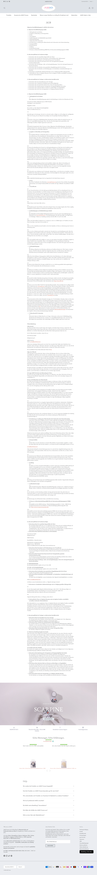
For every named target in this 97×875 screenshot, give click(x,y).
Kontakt (81, 831)
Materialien (74, 15)
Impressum (82, 839)
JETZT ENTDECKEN (48, 718)
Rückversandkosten (83, 845)
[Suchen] (4, 8)
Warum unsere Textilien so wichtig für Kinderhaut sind (54, 15)
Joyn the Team (82, 837)
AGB (81, 841)
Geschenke (34, 15)
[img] (48, 740)
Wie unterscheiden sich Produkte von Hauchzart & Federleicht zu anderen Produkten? (46, 796)
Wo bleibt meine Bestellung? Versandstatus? (35, 805)
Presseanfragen (83, 835)
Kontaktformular (83, 833)
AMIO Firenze (8, 870)
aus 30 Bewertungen (47, 741)
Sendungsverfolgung (84, 829)
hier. (51, 349)
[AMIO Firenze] (48, 8)
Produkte (8, 15)
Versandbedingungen (84, 843)
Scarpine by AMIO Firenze (21, 15)
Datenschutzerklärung (84, 849)
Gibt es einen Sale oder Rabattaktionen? (34, 815)
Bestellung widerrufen (86, 852)
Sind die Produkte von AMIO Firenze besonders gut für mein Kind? (41, 791)
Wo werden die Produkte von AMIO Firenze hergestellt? (38, 786)
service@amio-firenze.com (35, 341)
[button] (47, 771)
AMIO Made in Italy (85, 15)
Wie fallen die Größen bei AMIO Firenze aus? (35, 810)
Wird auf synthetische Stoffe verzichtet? (33, 800)
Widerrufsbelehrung (84, 847)
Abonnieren (50, 845)
